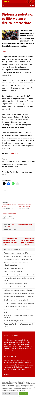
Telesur (5, 51)
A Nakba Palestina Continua (13, 271)
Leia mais (18, 396)
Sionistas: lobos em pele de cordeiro (15, 287)
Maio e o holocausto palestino (14, 268)
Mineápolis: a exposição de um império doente (19, 293)
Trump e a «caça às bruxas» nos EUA (16, 253)
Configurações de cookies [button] (10, 393)
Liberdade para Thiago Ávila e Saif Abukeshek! (19, 275)
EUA (13, 224)
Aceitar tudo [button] (23, 393)
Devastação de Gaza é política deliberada (17, 256)
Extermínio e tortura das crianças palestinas (18, 259)
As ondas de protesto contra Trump (15, 283)
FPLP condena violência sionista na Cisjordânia (19, 297)
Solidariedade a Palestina (24, 224)
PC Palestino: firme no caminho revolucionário (19, 303)
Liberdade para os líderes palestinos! (16, 300)
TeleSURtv (14, 154)
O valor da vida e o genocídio (13, 321)
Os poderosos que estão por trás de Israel (17, 306)
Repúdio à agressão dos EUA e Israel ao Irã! (18, 290)
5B (9, 226)
